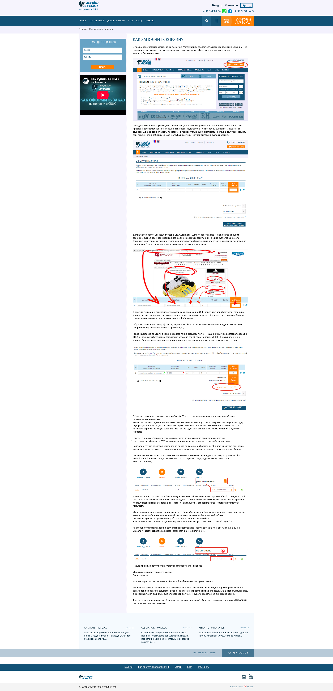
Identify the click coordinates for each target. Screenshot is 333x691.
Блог (130, 20)
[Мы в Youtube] (251, 676)
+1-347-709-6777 (211, 10)
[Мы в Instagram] (244, 676)
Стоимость (203, 667)
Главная (83, 29)
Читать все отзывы (204, 652)
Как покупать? (96, 20)
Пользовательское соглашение (153, 667)
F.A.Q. (139, 20)
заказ (243, 21)
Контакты (231, 5)
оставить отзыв (238, 653)
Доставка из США (116, 20)
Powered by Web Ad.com (241, 687)
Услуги (178, 667)
